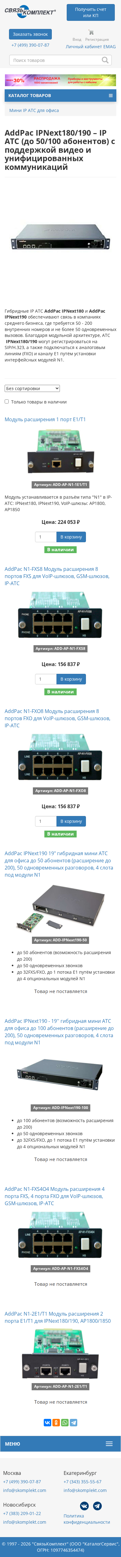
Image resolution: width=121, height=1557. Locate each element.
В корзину (71, 537)
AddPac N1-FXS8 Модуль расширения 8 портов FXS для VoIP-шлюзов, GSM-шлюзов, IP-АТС (57, 576)
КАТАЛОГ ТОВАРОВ (29, 95)
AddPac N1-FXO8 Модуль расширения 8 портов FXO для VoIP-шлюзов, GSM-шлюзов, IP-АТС (57, 718)
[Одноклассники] (56, 1422)
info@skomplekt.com (24, 1490)
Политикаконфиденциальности (87, 1519)
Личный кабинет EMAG (91, 46)
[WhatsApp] (65, 1422)
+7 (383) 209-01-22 (22, 1513)
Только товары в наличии (39, 402)
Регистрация (97, 39)
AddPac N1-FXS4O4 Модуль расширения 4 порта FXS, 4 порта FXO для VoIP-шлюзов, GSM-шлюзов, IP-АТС (55, 1196)
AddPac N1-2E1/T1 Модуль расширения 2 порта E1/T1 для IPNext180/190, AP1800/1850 (58, 1317)
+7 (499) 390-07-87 (30, 45)
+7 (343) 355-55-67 (82, 1482)
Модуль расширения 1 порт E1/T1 (45, 419)
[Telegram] (73, 1422)
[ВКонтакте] (47, 1422)
